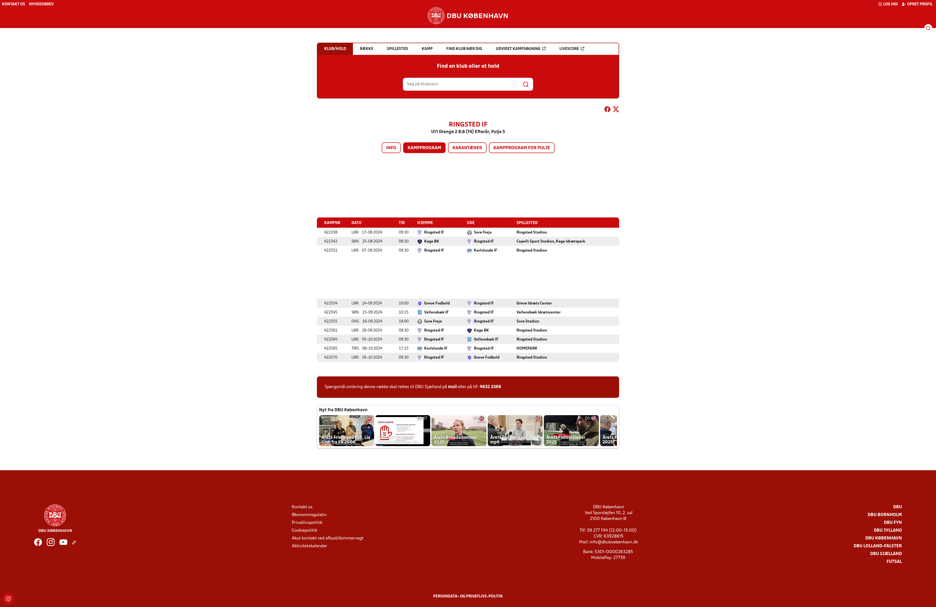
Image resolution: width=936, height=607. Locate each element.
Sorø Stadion (528, 321)
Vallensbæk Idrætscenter (539, 312)
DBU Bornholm (885, 515)
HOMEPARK (527, 348)
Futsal (894, 562)
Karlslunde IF (485, 250)
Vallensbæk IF (436, 312)
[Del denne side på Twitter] (616, 110)
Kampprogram (424, 148)
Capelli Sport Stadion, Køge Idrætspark (551, 241)
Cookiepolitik (304, 531)
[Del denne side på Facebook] (607, 110)
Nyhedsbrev (41, 4)
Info (391, 148)
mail (452, 387)
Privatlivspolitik (307, 523)
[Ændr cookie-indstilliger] (8, 599)
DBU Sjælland (886, 554)
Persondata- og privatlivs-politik (468, 596)
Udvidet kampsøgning (518, 49)
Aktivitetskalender (309, 546)
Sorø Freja (483, 232)
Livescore (569, 49)
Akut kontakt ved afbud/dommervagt (327, 538)
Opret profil (920, 4)
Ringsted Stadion (532, 232)
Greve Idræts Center (534, 303)
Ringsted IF (434, 232)
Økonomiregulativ (309, 515)
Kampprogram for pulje (521, 148)
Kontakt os (13, 4)
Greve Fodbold (437, 303)
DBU (897, 507)
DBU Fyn (893, 523)
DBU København (883, 538)
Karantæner (467, 148)
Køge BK (431, 241)
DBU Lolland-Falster (878, 546)
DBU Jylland (888, 531)
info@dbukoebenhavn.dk (614, 542)
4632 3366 (490, 387)
